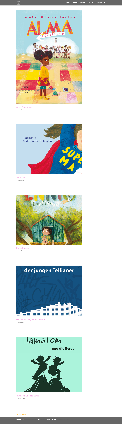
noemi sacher (22, 109)
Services (90, 2)
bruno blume (21, 398)
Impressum (33, 419)
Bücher (75, 2)
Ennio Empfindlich (24, 248)
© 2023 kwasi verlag (21, 419)
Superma (20, 177)
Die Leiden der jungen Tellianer (30, 319)
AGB (48, 419)
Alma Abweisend (24, 107)
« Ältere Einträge (21, 414)
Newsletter (62, 419)
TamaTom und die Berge (27, 395)
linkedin (69, 419)
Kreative (82, 2)
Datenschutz (41, 419)
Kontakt (99, 2)
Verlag (68, 2)
